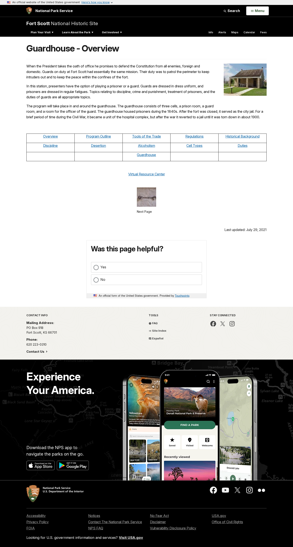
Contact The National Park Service (115, 522)
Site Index (158, 330)
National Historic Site (62, 23)
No (102, 279)
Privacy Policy (37, 522)
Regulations (194, 136)
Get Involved (110, 32)
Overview (50, 136)
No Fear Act (159, 516)
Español (157, 338)
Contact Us (35, 351)
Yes (103, 267)
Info (210, 32)
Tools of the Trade (146, 136)
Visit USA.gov (131, 537)
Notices (94, 516)
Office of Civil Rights (227, 522)
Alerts (222, 32)
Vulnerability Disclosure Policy (173, 528)
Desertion (98, 145)
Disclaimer (158, 522)
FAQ (154, 323)
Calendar (249, 32)
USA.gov (219, 516)
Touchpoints (182, 295)
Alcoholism (146, 145)
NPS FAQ (95, 528)
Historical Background (242, 136)
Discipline (50, 145)
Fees (263, 32)
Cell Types (194, 145)
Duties (243, 145)
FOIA (30, 528)
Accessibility (36, 516)
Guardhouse (146, 155)
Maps (234, 32)
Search (233, 11)
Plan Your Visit (40, 32)
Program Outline (98, 136)
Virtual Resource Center (146, 174)
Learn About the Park (76, 32)
